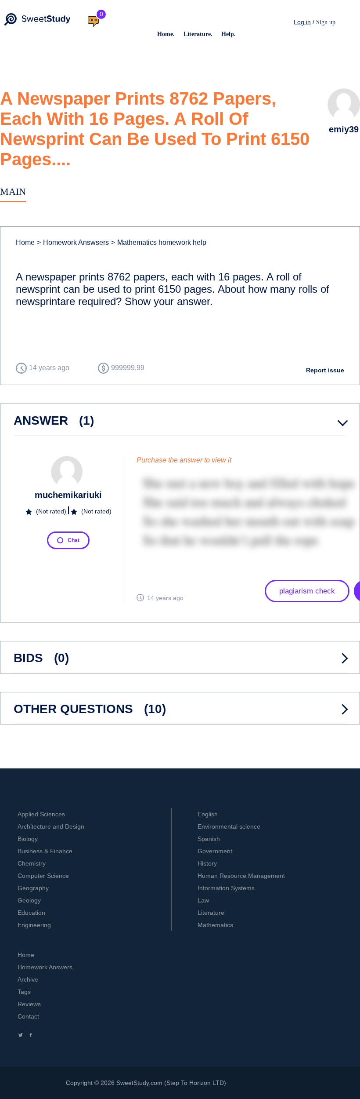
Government (215, 851)
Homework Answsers (73, 242)
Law (203, 900)
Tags (24, 991)
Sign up (325, 22)
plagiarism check (307, 591)
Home (25, 242)
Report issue (325, 370)
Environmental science (229, 826)
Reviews (29, 1004)
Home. (166, 34)
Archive (28, 979)
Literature (211, 912)
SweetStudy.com (139, 1082)
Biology (28, 838)
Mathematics (215, 924)
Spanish (209, 838)
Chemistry (32, 863)
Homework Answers (45, 967)
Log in (302, 21)
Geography (33, 888)
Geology (29, 900)
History (207, 863)
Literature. (198, 34)
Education (31, 912)
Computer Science (43, 875)
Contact (28, 1016)
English (208, 814)
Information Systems (226, 888)
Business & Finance (45, 851)
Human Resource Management (241, 875)
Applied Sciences (41, 814)
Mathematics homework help (158, 242)
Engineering (34, 924)
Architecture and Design (51, 826)
